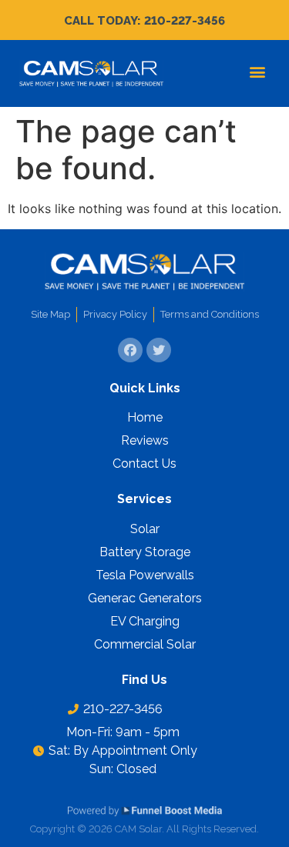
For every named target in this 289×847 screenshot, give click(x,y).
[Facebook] (130, 350)
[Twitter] (158, 350)
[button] (257, 72)
